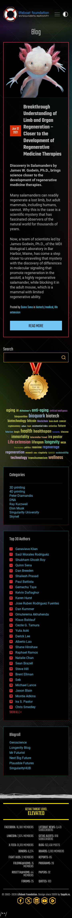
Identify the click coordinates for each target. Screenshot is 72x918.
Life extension (19, 442)
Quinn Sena (27, 307)
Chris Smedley (25, 707)
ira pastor (55, 437)
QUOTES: (43, 881)
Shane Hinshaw (26, 647)
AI (17, 411)
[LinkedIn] (36, 900)
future (62, 426)
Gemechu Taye (25, 587)
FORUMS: (26, 881)
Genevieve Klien (26, 549)
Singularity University (24, 512)
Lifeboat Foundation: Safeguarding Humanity (26, 14)
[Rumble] (52, 900)
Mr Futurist (17, 753)
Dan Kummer (24, 609)
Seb (18, 680)
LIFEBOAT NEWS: (47, 827)
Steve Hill (22, 669)
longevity (52, 442)
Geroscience (18, 742)
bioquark (37, 416)
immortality (20, 436)
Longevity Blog (19, 748)
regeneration (14, 452)
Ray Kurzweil (18, 504)
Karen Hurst (23, 598)
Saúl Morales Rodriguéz (32, 554)
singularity (42, 453)
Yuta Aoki (22, 631)
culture (23, 426)
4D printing (17, 491)
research (29, 453)
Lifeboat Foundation (27, 894)
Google (17, 432)
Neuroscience (18, 448)
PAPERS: (43, 872)
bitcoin (31, 421)
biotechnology (17, 421)
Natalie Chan (24, 658)
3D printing (17, 487)
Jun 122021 (15, 130)
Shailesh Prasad (26, 576)
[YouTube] (44, 900)
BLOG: (41, 845)
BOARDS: (43, 851)
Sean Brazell (24, 663)
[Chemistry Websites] (36, 382)
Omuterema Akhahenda (32, 614)
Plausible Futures (21, 763)
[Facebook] (20, 900)
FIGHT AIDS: (15, 857)
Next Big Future (20, 758)
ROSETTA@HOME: (21, 872)
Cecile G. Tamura (27, 625)
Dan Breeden (24, 571)
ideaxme (64, 432)
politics (27, 447)
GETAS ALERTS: (46, 836)
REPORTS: (44, 857)
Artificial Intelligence (58, 411)
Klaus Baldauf (25, 620)
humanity (56, 432)
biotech (52, 416)
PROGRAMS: (45, 863)
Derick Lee (22, 636)
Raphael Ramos (26, 652)
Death (29, 426)
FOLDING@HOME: (22, 863)
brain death (53, 421)
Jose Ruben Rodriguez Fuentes (37, 603)
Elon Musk (16, 508)
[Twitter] (28, 900)
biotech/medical (44, 307)
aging (10, 410)
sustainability (62, 453)
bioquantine (21, 416)
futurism (9, 432)
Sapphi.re (65, 894)
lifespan (38, 442)
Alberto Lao (23, 642)
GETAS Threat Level (36, 812)
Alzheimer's (25, 411)
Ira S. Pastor (24, 701)
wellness (55, 457)
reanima (37, 447)
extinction (53, 426)
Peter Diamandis (21, 496)
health (26, 431)
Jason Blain (23, 690)
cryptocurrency (14, 426)
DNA (12, 500)
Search (63, 357)
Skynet (14, 516)
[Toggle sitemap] (57, 14)
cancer (62, 421)
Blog (36, 32)
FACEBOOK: (10, 827)
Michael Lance (25, 685)
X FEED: (12, 845)
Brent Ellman (24, 674)
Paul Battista (24, 582)
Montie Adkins (25, 696)
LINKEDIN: (12, 836)
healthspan (42, 431)
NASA (63, 442)
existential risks (40, 426)
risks (35, 453)
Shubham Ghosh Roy (30, 560)
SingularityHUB (20, 768)
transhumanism (37, 458)
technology (19, 458)
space (51, 452)
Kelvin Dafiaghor (27, 592)
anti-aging (40, 410)
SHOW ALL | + (15, 712)
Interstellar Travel (38, 437)
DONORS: (22, 851)
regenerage (51, 447)
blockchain (42, 421)
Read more (36, 326)
